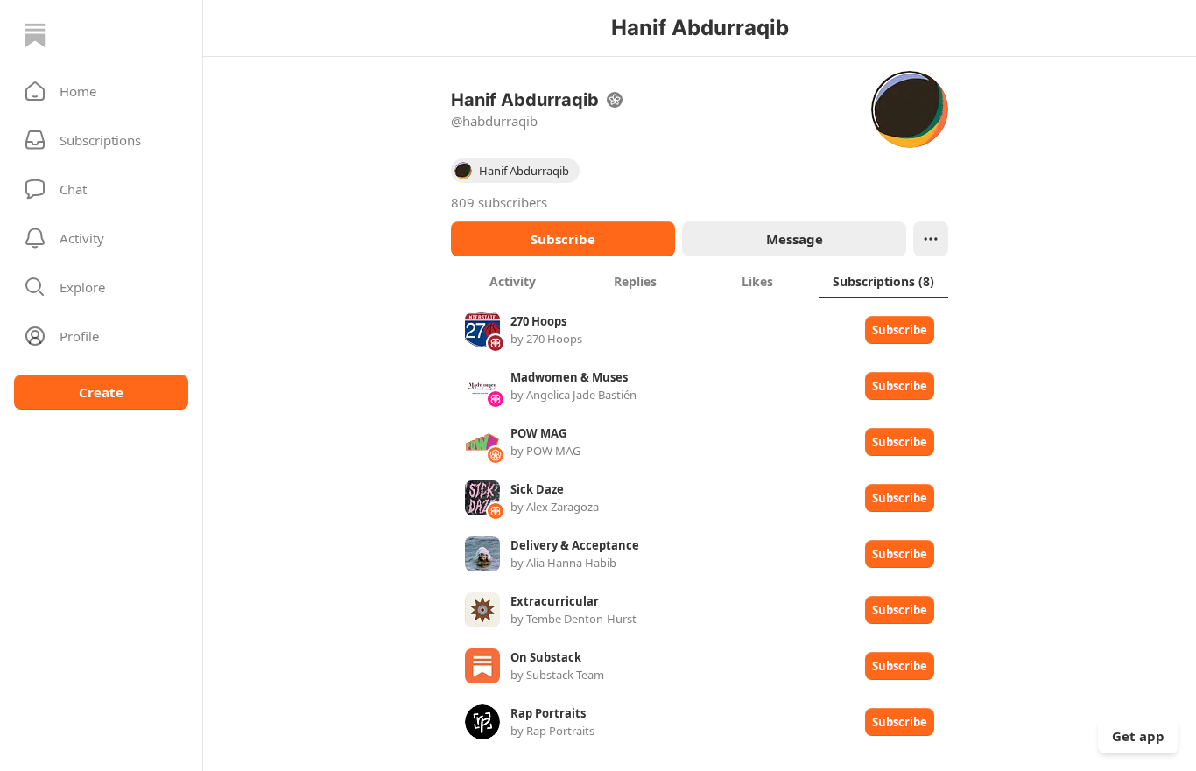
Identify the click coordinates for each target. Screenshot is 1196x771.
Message (794, 239)
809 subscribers (499, 202)
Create (101, 392)
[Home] (35, 35)
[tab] (512, 280)
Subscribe (563, 239)
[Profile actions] (930, 238)
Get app (1138, 736)
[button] (101, 91)
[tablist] (699, 280)
